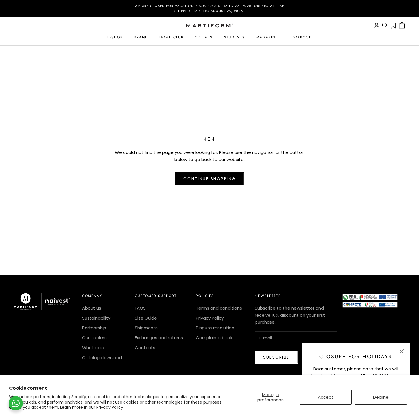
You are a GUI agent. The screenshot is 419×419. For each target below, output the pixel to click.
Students (234, 37)
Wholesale (93, 348)
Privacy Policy (109, 407)
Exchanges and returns (159, 338)
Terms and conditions (219, 308)
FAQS (140, 308)
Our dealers (94, 338)
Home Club (171, 37)
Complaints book (214, 338)
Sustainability (96, 318)
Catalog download (102, 358)
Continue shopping (209, 179)
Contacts (145, 348)
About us (91, 308)
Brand (141, 37)
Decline (381, 397)
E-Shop (115, 37)
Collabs (203, 37)
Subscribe (276, 357)
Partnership (94, 328)
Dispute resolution (215, 328)
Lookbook (301, 37)
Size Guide (146, 318)
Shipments (146, 328)
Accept (325, 397)
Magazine (267, 37)
